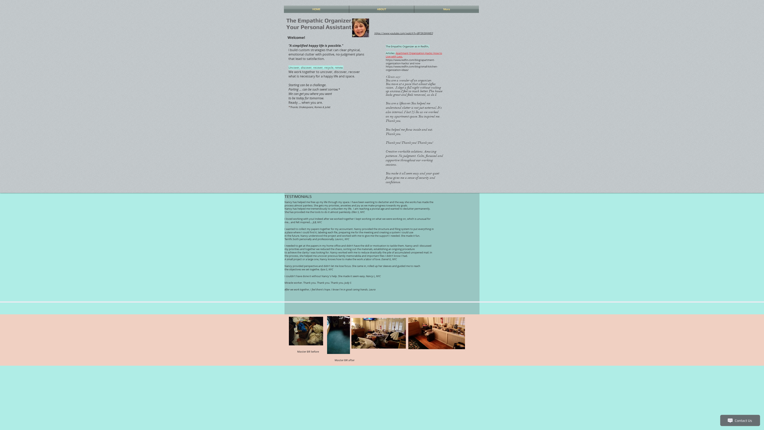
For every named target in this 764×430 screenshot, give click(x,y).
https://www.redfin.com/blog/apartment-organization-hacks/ (410, 61)
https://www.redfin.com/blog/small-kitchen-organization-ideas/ (412, 68)
